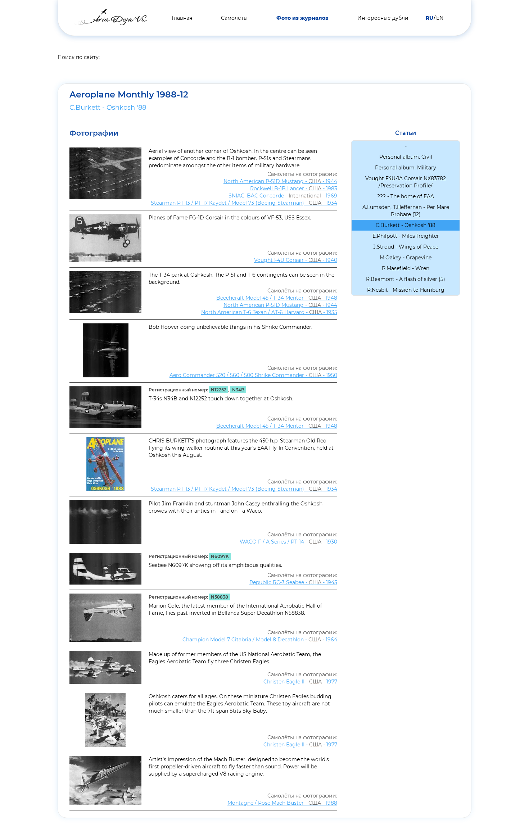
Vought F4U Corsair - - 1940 (295, 260)
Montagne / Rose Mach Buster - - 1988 (282, 803)
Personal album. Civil (405, 157)
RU (429, 18)
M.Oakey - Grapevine (405, 257)
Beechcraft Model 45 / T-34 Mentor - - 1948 (276, 298)
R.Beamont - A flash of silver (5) (405, 279)
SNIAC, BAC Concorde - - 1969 (283, 195)
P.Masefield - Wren (405, 268)
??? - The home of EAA (405, 196)
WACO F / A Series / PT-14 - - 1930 (288, 542)
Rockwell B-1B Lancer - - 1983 (293, 188)
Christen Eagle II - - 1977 (300, 681)
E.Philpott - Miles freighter (405, 236)
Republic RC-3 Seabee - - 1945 (293, 582)
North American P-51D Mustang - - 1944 (280, 181)
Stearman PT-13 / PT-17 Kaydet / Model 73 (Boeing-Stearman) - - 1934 (244, 203)
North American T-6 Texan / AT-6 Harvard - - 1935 (269, 312)
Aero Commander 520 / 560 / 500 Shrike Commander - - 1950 (253, 375)
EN (439, 18)
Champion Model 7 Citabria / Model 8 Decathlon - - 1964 (259, 639)
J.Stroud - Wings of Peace (405, 247)
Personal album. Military (405, 167)
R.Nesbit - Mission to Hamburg (405, 290)
